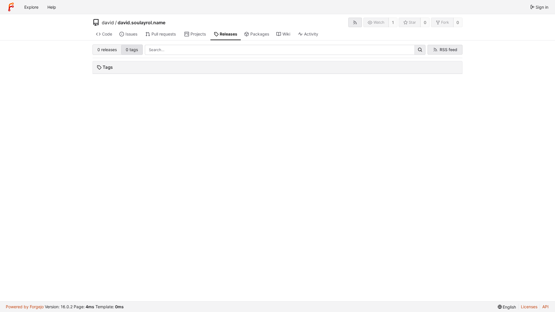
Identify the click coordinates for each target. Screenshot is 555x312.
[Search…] (420, 50)
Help (51, 7)
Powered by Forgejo (25, 306)
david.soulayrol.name (141, 22)
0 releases (107, 49)
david (108, 22)
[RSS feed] (355, 22)
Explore (31, 7)
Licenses (529, 306)
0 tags (132, 49)
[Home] (11, 7)
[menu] (507, 306)
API (545, 306)
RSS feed (448, 49)
